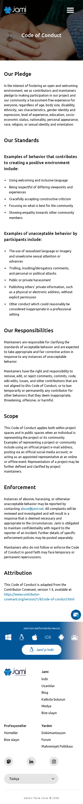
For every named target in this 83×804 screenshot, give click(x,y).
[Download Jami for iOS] (48, 639)
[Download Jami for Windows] (8, 639)
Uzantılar (48, 686)
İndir (45, 679)
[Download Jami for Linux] (22, 639)
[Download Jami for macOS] (35, 639)
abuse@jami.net (32, 508)
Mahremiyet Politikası (57, 746)
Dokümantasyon (54, 733)
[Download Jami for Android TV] (75, 639)
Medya (46, 706)
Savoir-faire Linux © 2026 (41, 798)
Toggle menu (73, 10)
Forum (46, 740)
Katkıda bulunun (53, 699)
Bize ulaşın (49, 713)
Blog (45, 692)
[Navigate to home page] (15, 10)
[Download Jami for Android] (61, 639)
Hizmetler (11, 733)
